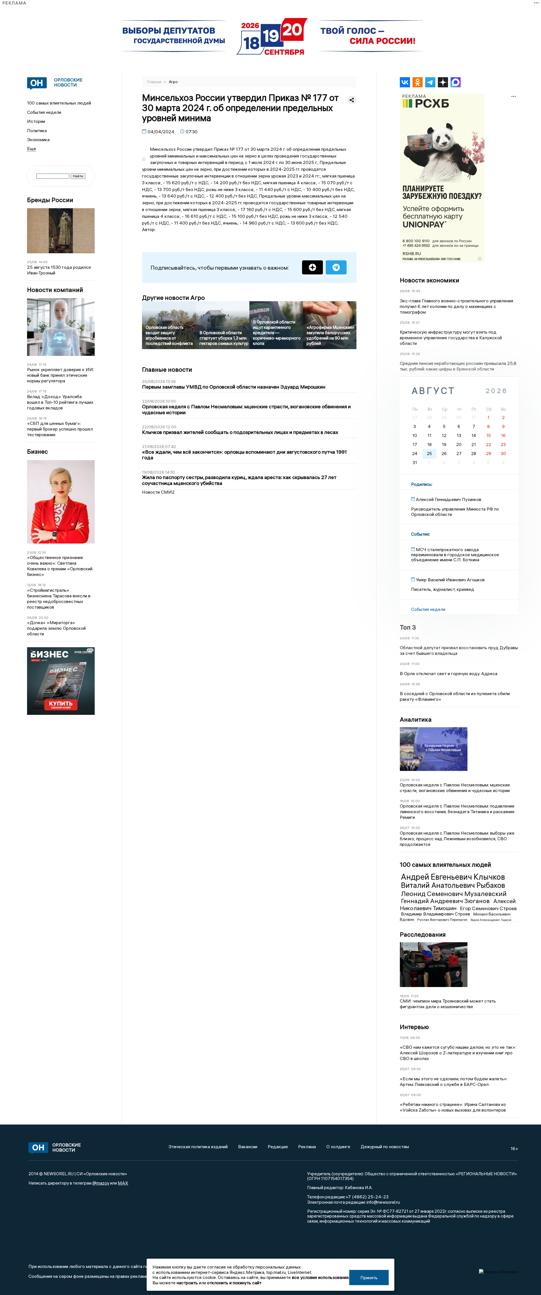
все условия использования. (320, 1277)
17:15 (42, 364)
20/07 (404, 1095)
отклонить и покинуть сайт (234, 1282)
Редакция (278, 1146)
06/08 (32, 617)
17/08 (404, 1037)
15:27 (415, 322)
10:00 (415, 780)
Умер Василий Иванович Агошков (450, 579)
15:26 (415, 354)
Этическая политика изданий (198, 1146)
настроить (187, 1282)
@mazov (100, 1183)
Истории (36, 121)
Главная (154, 81)
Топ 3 (408, 627)
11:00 (415, 664)
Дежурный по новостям (385, 1146)
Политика (37, 130)
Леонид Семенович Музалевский (454, 893)
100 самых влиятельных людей (59, 103)
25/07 (404, 1069)
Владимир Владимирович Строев (436, 914)
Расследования (423, 934)
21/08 (31, 552)
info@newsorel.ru (383, 1202)
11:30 (415, 638)
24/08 (32, 364)
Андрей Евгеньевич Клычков (453, 877)
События (420, 534)
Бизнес (37, 451)
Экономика (38, 139)
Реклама (307, 1146)
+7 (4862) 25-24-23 (367, 1196)
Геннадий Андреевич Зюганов (446, 901)
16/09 (404, 996)
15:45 (415, 291)
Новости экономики (429, 280)
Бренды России (50, 199)
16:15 (43, 418)
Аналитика (416, 719)
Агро (173, 81)
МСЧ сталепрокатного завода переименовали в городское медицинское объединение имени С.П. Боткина (455, 555)
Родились (421, 484)
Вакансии (247, 1146)
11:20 (415, 996)
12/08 (31, 585)
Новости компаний (55, 289)
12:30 (42, 552)
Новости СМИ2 (158, 492)
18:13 (42, 585)
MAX (123, 1183)
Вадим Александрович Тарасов (491, 920)
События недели (44, 112)
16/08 (404, 801)
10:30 (415, 684)
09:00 (415, 1037)
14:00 (43, 262)
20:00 (43, 617)
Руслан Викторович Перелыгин (442, 919)
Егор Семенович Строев (488, 908)
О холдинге (338, 1146)
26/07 (404, 828)
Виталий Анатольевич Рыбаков (453, 885)
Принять (369, 1277)
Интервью (414, 1027)
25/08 (32, 262)
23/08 (404, 780)
